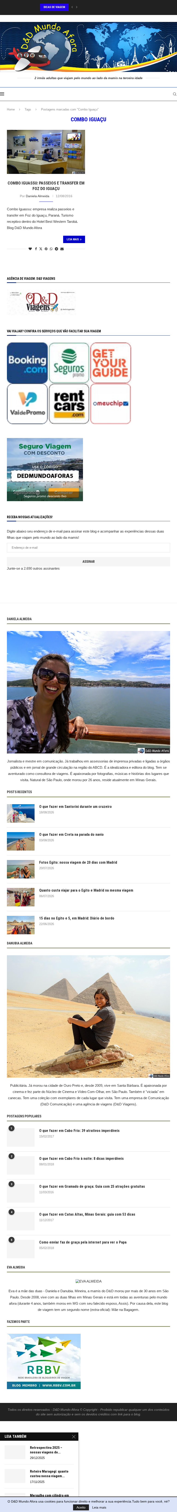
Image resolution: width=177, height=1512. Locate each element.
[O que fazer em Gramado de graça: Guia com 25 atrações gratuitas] (21, 1193)
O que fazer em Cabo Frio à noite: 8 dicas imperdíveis (81, 1158)
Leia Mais (73, 239)
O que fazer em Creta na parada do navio (71, 834)
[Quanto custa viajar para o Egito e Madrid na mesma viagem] (21, 897)
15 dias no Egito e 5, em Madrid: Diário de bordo (76, 918)
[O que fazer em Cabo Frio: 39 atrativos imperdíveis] (21, 1137)
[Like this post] (30, 249)
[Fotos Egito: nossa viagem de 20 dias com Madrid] (21, 869)
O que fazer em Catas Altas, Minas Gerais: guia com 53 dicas (87, 1214)
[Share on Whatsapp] (51, 249)
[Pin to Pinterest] (46, 249)
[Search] (174, 94)
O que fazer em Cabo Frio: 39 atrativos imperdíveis (79, 1130)
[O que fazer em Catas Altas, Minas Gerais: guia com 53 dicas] (21, 1221)
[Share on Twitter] (40, 249)
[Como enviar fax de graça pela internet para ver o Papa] (21, 1249)
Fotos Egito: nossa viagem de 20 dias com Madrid (78, 862)
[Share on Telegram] (56, 249)
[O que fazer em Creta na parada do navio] (21, 841)
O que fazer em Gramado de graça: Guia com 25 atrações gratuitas (92, 1186)
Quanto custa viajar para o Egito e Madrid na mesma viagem (86, 890)
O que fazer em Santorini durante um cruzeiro (75, 806)
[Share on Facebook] (36, 249)
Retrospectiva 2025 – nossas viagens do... (46, 1450)
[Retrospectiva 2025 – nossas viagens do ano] (15, 1452)
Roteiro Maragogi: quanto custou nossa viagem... (49, 1473)
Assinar (89, 561)
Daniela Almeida (37, 196)
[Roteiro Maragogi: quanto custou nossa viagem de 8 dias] (15, 1476)
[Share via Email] (62, 249)
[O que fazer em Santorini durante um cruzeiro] (21, 813)
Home (11, 109)
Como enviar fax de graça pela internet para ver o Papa (83, 1242)
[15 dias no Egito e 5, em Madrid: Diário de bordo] (21, 925)
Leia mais (99, 1507)
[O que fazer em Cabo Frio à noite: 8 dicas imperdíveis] (21, 1165)
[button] (72, 7)
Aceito (81, 1507)
